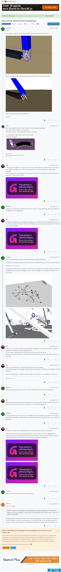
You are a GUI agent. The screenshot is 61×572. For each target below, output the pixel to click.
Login (13, 547)
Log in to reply (53, 24)
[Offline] (3, 126)
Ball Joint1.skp (10, 378)
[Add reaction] (44, 120)
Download (49, 16)
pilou (7, 125)
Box (7, 165)
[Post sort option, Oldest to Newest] (44, 24)
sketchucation (11, 1)
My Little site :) (9, 156)
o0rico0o (8, 28)
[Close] (58, 530)
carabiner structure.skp (12, 265)
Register (6, 547)
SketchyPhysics (6, 23)
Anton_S (8, 503)
